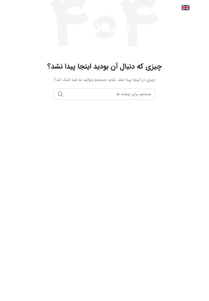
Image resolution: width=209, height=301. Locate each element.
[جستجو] (60, 94)
